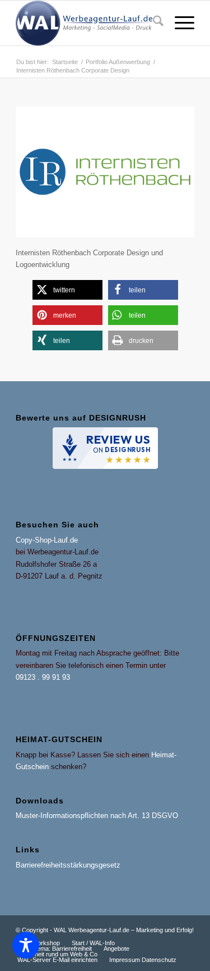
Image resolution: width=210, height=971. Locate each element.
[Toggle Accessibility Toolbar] (25, 945)
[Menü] (179, 23)
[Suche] (153, 23)
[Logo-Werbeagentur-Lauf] (87, 23)
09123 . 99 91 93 (43, 677)
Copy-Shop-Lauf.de (47, 540)
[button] (67, 290)
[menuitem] (153, 23)
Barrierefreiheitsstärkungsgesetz (68, 865)
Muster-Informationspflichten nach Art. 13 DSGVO (97, 815)
